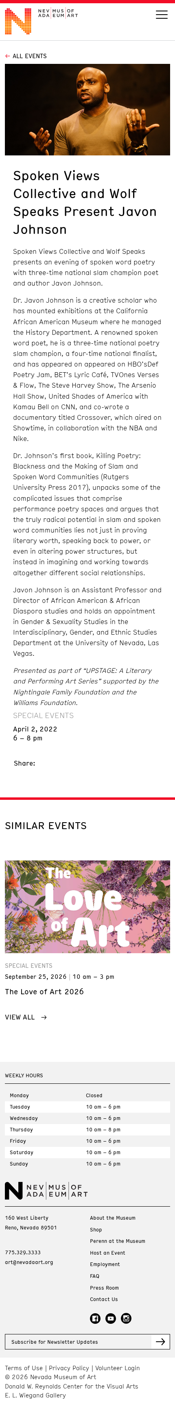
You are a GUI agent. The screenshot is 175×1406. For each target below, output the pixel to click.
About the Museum (113, 1218)
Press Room (104, 1288)
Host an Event (107, 1253)
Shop (96, 1230)
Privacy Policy (69, 1368)
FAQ (94, 1276)
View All (20, 1016)
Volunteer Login (117, 1368)
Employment (105, 1264)
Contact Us (104, 1299)
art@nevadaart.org (29, 1262)
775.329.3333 (23, 1252)
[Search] (162, 16)
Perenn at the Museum (117, 1241)
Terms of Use (24, 1368)
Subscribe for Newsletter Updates (54, 1341)
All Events (30, 56)
